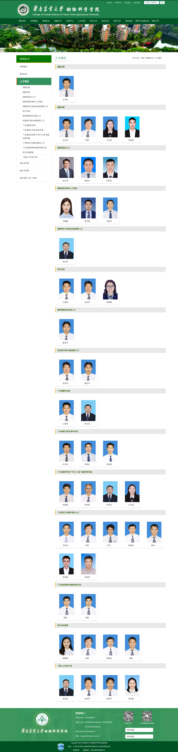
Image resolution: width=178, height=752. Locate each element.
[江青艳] (65, 277)
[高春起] (131, 520)
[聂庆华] (65, 318)
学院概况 (34, 21)
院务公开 (155, 21)
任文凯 (65, 100)
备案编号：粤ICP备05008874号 (94, 750)
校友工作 (117, 21)
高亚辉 (65, 577)
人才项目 (158, 58)
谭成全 (109, 221)
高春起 (131, 545)
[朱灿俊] (131, 115)
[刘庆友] (109, 155)
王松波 (65, 545)
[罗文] (109, 520)
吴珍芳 (87, 302)
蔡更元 (87, 181)
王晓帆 (65, 221)
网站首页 (22, 21)
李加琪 (87, 505)
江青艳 (65, 302)
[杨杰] (152, 520)
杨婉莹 (65, 658)
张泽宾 (87, 577)
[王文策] (109, 115)
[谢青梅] (109, 277)
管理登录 (76, 750)
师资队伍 (46, 21)
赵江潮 (65, 181)
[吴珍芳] (87, 277)
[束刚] (65, 592)
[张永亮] (65, 237)
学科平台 (69, 21)
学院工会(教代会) (142, 21)
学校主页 (118, 3)
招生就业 (129, 21)
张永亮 (65, 262)
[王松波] (65, 520)
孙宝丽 (131, 699)
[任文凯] (65, 74)
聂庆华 (65, 343)
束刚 (65, 618)
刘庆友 (109, 181)
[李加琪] (87, 480)
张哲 (87, 140)
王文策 (109, 140)
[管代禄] (87, 196)
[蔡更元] (87, 155)
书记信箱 (127, 3)
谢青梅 (109, 302)
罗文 (109, 545)
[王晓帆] (65, 196)
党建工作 (58, 21)
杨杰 (153, 545)
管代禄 (87, 221)
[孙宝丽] (131, 674)
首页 (143, 58)
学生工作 (93, 21)
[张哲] (87, 115)
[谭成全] (109, 196)
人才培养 (81, 21)
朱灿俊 (131, 140)
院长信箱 (137, 3)
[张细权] (65, 480)
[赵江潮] (65, 155)
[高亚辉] (65, 552)
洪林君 (109, 464)
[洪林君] (109, 439)
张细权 (65, 505)
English (109, 3)
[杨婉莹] (65, 633)
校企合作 (105, 21)
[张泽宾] (87, 552)
